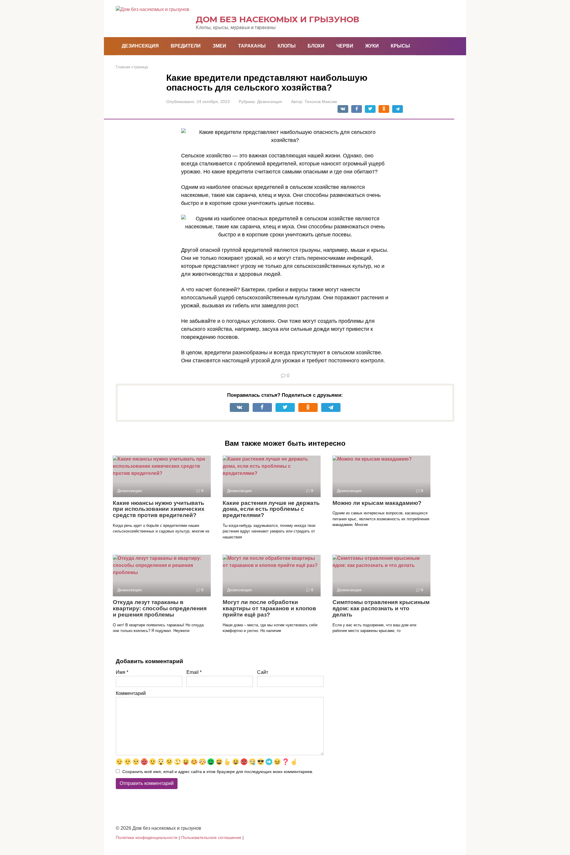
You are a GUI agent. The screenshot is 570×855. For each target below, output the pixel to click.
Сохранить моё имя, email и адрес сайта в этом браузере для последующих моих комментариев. (217, 771)
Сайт (262, 672)
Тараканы (252, 45)
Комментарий (131, 693)
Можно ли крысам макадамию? (377, 503)
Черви (344, 45)
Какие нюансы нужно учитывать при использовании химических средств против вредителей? (159, 509)
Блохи (316, 45)
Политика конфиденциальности (147, 837)
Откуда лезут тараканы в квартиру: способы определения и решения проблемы (160, 608)
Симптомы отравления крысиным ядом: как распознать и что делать (381, 608)
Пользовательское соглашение (211, 837)
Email (194, 672)
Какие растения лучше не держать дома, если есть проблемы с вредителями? (271, 509)
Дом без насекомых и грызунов (277, 19)
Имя (122, 672)
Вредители (186, 45)
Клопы (287, 45)
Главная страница (132, 67)
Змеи (219, 45)
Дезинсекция (140, 45)
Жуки (372, 45)
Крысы (400, 45)
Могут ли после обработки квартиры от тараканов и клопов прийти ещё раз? (269, 608)
